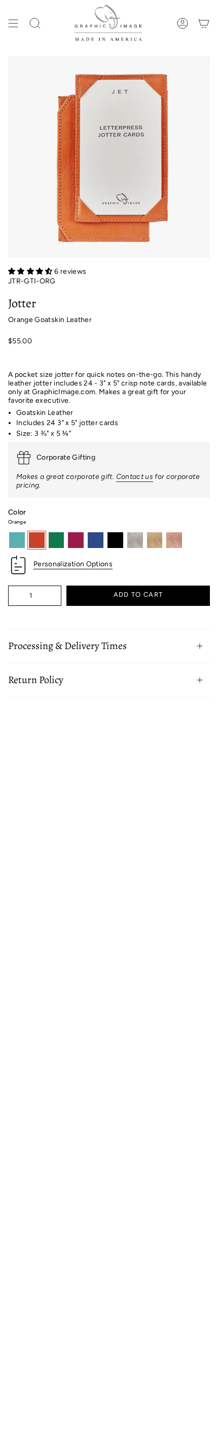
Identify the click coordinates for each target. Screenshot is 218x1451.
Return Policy (35, 680)
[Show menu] (13, 24)
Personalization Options (73, 564)
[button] (31, 271)
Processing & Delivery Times (67, 646)
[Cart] (203, 24)
